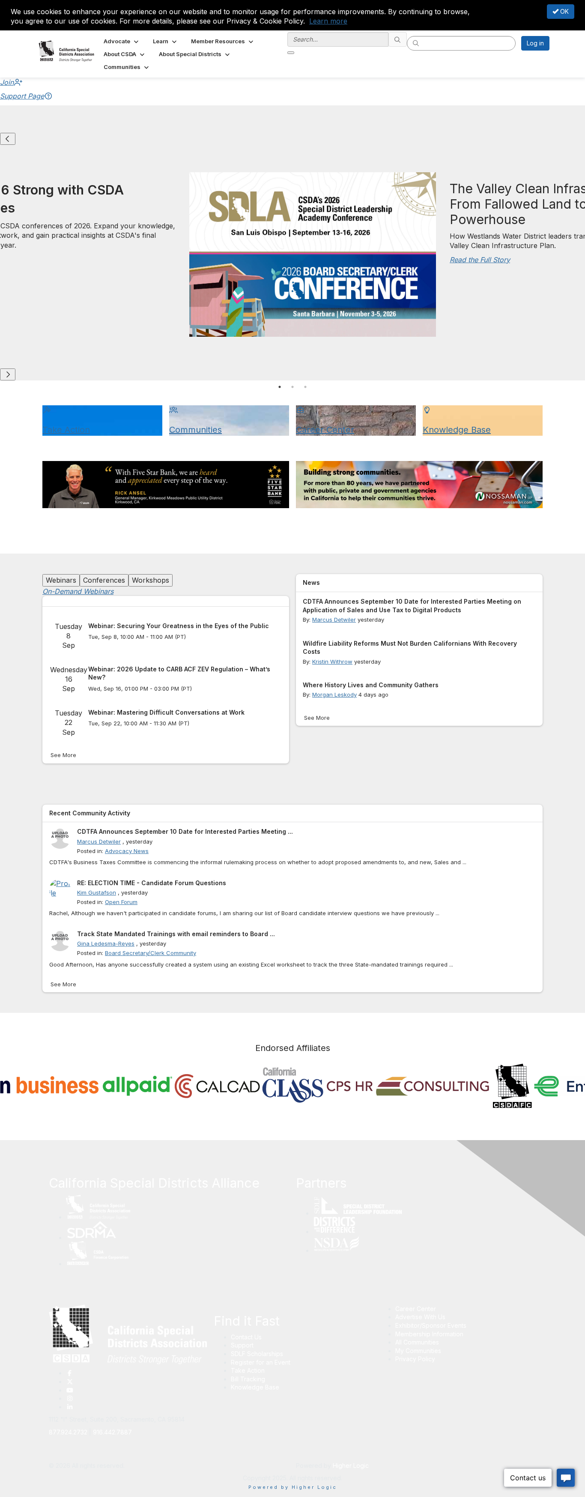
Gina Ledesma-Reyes (105, 943)
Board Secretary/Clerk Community (150, 952)
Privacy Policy (415, 1358)
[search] (397, 39)
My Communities (418, 1350)
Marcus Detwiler (334, 619)
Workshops (150, 580)
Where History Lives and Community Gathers (371, 685)
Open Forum (121, 901)
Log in (535, 43)
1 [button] (279, 387)
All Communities (417, 1342)
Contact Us (246, 1337)
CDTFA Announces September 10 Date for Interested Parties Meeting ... (185, 831)
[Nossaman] (419, 485)
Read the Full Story (480, 259)
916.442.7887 (112, 1432)
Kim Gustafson (96, 892)
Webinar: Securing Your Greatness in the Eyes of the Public (178, 625)
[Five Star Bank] (165, 485)
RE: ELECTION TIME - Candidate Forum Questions (151, 882)
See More (63, 754)
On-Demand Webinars (77, 591)
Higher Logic (351, 1465)
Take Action (248, 1370)
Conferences (104, 580)
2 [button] (292, 387)
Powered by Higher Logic (292, 1487)
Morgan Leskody (334, 694)
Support (242, 1345)
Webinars (61, 580)
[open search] (290, 52)
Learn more (328, 21)
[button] (121, 41)
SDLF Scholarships (257, 1353)
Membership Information (429, 1334)
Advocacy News (127, 850)
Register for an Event (260, 1362)
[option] (137, 1088)
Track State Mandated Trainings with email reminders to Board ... (176, 933)
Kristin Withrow (332, 661)
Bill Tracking (248, 1379)
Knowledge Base (255, 1387)
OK (563, 11)
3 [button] (305, 387)
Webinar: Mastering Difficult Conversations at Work (166, 712)
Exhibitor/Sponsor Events (430, 1325)
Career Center (415, 1308)
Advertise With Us (420, 1316)
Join (7, 82)
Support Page (22, 96)
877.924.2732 (68, 1432)
